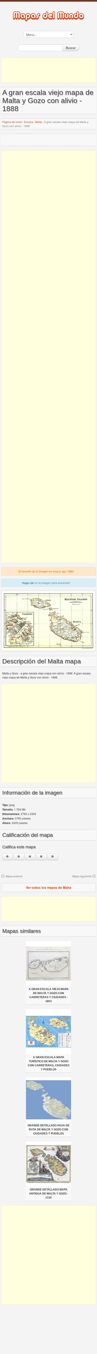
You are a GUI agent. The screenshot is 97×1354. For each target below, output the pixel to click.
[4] (41, 856)
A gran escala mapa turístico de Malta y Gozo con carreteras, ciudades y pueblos (48, 1063)
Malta (38, 122)
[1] (7, 856)
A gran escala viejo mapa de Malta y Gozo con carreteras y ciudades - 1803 (49, 995)
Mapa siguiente (81, 876)
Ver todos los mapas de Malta (48, 887)
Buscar (71, 47)
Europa (28, 122)
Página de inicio (12, 122)
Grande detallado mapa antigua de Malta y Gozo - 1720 (48, 1193)
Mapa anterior (14, 876)
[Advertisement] (48, 70)
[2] (19, 856)
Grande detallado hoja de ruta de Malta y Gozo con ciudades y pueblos (48, 1129)
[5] (52, 856)
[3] (30, 856)
